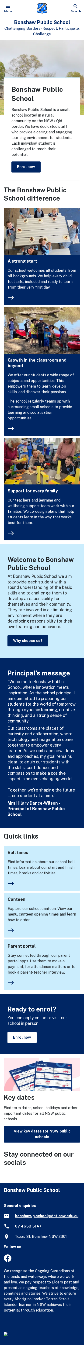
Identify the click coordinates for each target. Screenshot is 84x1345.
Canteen (16, 899)
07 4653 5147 (28, 1226)
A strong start (22, 261)
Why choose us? (27, 640)
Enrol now (26, 167)
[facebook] (7, 1260)
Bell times (18, 852)
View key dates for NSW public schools (42, 1134)
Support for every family (33, 490)
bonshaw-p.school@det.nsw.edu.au (46, 1216)
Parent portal (22, 946)
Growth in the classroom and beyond (37, 363)
